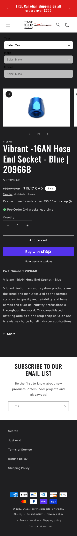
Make (7, 53)
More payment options (38, 261)
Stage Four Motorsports (36, 509)
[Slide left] (29, 134)
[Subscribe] (64, 406)
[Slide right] (47, 134)
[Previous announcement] (7, 8)
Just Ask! (14, 440)
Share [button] (11, 334)
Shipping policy (52, 520)
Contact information (40, 526)
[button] (8, 24)
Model (8, 67)
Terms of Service (20, 449)
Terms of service (29, 520)
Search (13, 431)
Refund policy (18, 459)
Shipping (8, 194)
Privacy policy (55, 514)
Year (7, 38)
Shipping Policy (19, 468)
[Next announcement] (69, 8)
